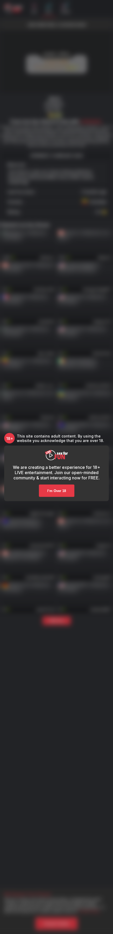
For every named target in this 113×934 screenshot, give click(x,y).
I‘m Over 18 (56, 491)
